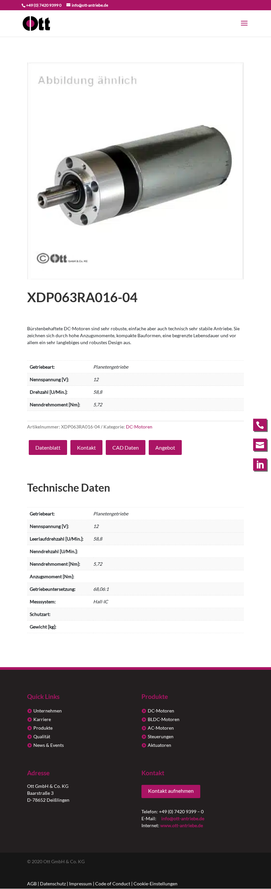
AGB (32, 883)
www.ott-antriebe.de (181, 825)
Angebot (165, 447)
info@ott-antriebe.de (182, 818)
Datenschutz (53, 883)
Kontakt (86, 447)
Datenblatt (47, 447)
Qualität (41, 736)
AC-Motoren (161, 728)
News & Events (48, 745)
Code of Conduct (112, 883)
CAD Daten (125, 447)
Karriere (42, 719)
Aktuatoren (159, 745)
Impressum (80, 883)
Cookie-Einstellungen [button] (155, 883)
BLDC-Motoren (163, 719)
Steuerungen (161, 736)
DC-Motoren (139, 426)
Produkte (43, 728)
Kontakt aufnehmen (171, 791)
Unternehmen (47, 710)
